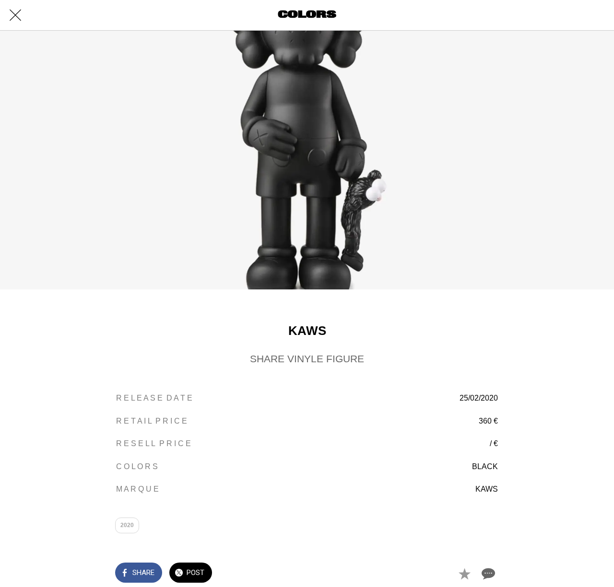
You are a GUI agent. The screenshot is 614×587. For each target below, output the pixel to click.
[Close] (15, 15)
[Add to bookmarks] (464, 573)
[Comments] (487, 573)
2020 (127, 525)
